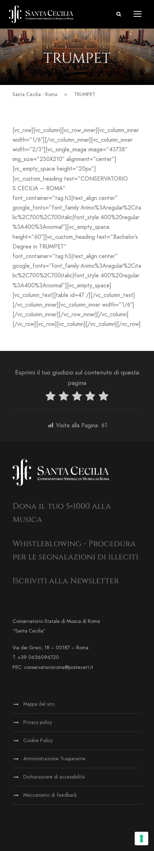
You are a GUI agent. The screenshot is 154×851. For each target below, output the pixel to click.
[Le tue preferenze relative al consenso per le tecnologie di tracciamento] (141, 838)
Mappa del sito (38, 704)
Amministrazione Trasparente (54, 758)
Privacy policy (37, 722)
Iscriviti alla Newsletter (66, 581)
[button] (118, 14)
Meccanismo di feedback (50, 795)
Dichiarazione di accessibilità (54, 777)
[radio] (50, 397)
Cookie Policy (38, 740)
